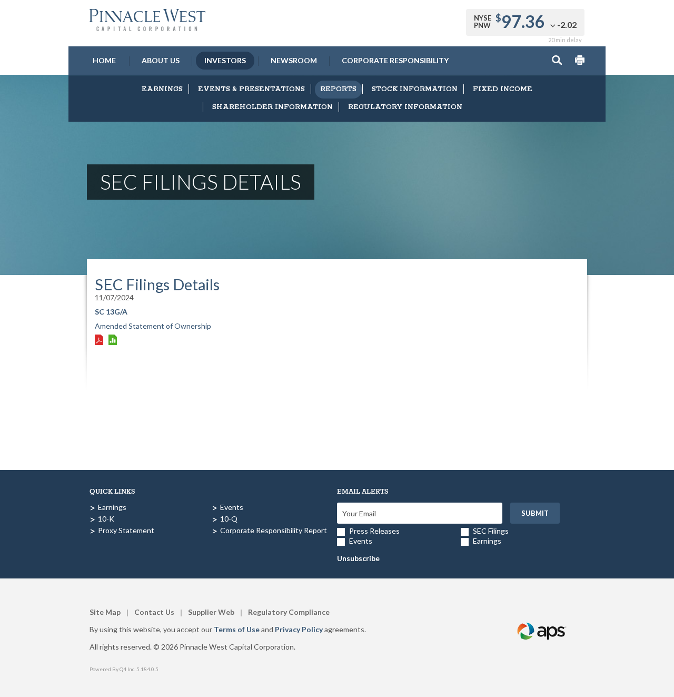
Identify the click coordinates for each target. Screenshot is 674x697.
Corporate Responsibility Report (273, 530)
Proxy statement (126, 530)
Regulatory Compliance (289, 611)
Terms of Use (237, 629)
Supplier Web (211, 611)
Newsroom (294, 60)
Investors (225, 60)
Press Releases (374, 530)
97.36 (523, 21)
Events (231, 507)
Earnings (162, 89)
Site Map (105, 611)
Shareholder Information (272, 107)
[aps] (542, 618)
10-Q (228, 518)
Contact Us (154, 611)
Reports (338, 89)
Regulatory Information (405, 107)
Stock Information (415, 89)
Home (104, 60)
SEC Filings (491, 530)
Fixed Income (502, 89)
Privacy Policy (299, 629)
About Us (161, 60)
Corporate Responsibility (395, 60)
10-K (106, 518)
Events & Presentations (251, 89)
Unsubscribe (358, 558)
